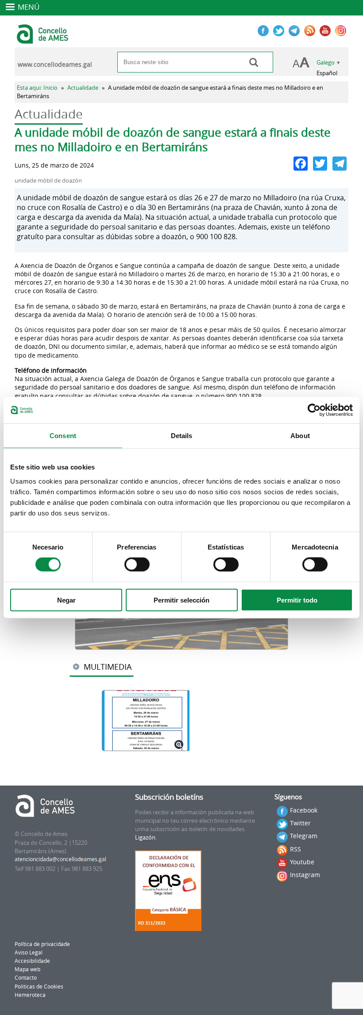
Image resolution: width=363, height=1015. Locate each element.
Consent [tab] (63, 435)
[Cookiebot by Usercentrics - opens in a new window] (314, 410)
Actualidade (82, 88)
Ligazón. (146, 837)
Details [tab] (182, 435)
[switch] (137, 564)
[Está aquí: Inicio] (44, 39)
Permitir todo (297, 599)
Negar (66, 599)
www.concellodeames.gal (55, 65)
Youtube (302, 862)
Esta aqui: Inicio (37, 88)
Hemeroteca (30, 995)
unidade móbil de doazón (48, 180)
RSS (295, 849)
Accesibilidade (32, 961)
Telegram (303, 836)
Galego (326, 62)
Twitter (300, 823)
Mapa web (27, 969)
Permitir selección (181, 599)
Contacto (26, 977)
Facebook (303, 810)
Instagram (305, 874)
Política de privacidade (42, 944)
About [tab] (300, 435)
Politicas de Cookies (39, 986)
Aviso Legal (28, 952)
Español (327, 73)
